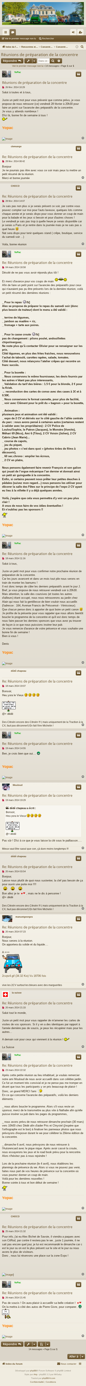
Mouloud (18, 785)
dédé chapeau (18, 671)
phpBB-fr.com (48, 1378)
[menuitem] (82, 47)
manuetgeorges (24, 916)
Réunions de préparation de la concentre (39, 54)
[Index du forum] (43, 13)
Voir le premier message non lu (20, 38)
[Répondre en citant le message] (78, 74)
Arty (35, 1374)
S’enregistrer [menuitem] (81, 33)
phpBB (33, 1370)
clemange (16, 146)
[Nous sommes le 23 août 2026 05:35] (77, 47)
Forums (13, 33)
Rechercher (48, 38)
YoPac (17, 72)
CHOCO (15, 186)
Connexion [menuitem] (74, 33)
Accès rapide (6, 33)
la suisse (17, 992)
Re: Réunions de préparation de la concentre (37, 157)
